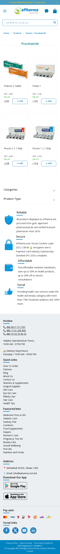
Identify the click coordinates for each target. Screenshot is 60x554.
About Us (8, 376)
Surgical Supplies (11, 386)
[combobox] (30, 23)
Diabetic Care (10, 418)
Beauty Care (9, 442)
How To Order (10, 366)
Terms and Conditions (43, 543)
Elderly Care (9, 396)
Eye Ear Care (9, 393)
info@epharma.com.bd (25, 473)
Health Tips (9, 403)
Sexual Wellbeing (11, 445)
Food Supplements (13, 428)
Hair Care (8, 399)
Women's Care (10, 435)
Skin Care (8, 389)
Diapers (7, 431)
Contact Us (9, 379)
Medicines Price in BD (14, 415)
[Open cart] (55, 11)
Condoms (8, 425)
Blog (5, 372)
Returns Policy (26, 543)
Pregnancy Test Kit (13, 438)
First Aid (7, 448)
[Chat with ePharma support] (46, 11)
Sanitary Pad (9, 421)
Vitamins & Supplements (15, 382)
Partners (7, 369)
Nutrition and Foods (13, 452)
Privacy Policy (12, 543)
